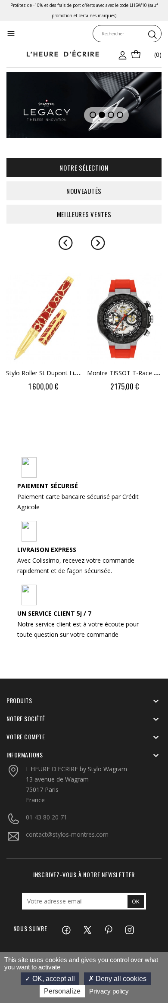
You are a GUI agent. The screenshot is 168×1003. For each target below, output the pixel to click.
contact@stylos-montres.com (67, 834)
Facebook (55, 931)
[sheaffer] (84, 105)
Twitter (76, 931)
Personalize (62, 991)
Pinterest (97, 931)
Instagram (118, 931)
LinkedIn (139, 931)
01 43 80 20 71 (46, 817)
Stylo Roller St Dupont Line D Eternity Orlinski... (71, 373)
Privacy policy (109, 991)
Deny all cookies (120, 978)
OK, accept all (53, 978)
